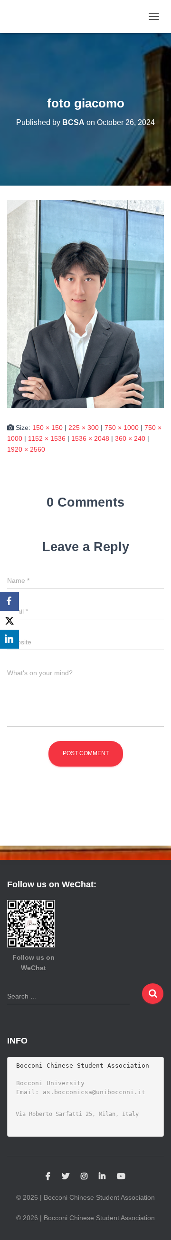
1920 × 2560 (26, 449)
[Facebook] (9, 601)
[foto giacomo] (85, 303)
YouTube (121, 1176)
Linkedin (102, 1176)
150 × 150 (47, 427)
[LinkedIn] (9, 639)
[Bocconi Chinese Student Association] (34, 16)
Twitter (65, 1176)
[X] (9, 620)
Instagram (84, 1176)
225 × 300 (83, 427)
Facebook (48, 1176)
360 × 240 (130, 438)
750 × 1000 (121, 427)
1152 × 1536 (47, 438)
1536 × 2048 (90, 438)
